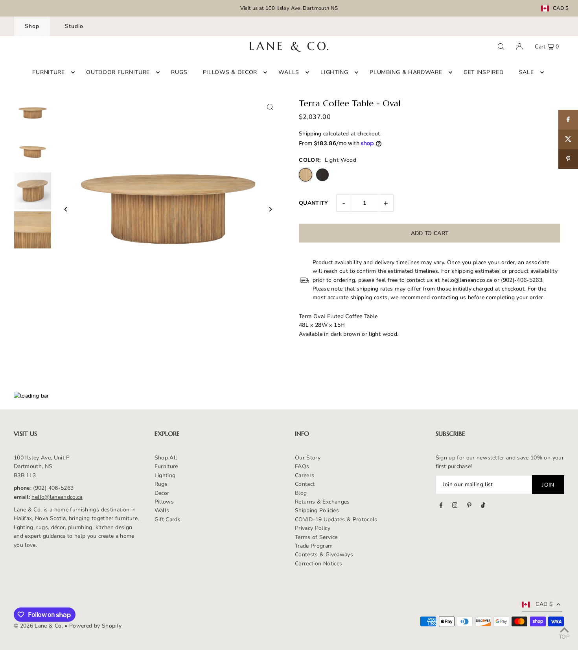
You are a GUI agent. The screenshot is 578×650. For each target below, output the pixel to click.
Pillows (164, 502)
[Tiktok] (483, 506)
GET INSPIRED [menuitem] (483, 72)
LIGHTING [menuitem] (334, 72)
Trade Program (314, 546)
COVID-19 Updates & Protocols (336, 519)
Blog (301, 493)
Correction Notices (318, 563)
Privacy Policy (312, 528)
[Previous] (66, 209)
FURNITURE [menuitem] (48, 72)
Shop (32, 26)
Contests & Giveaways (324, 554)
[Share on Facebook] (568, 120)
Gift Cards (168, 519)
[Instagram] (455, 506)
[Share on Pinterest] (568, 159)
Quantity (313, 203)
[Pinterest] (469, 506)
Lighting (165, 475)
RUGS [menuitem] (179, 72)
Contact (305, 484)
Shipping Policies (317, 510)
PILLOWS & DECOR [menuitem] (230, 72)
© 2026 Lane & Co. (38, 626)
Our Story (307, 457)
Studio (74, 26)
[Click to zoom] (270, 107)
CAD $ (561, 8)
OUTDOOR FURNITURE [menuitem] (118, 72)
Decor (162, 493)
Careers (304, 475)
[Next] (270, 209)
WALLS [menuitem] (288, 72)
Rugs (161, 484)
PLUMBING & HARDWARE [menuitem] (406, 72)
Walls (162, 510)
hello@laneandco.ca (56, 497)
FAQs (302, 466)
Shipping (310, 133)
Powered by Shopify (95, 626)
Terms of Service (316, 537)
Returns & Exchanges (322, 502)
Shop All (166, 457)
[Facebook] (441, 506)
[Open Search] (500, 46)
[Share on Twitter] (568, 139)
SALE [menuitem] (526, 72)
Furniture (166, 466)
